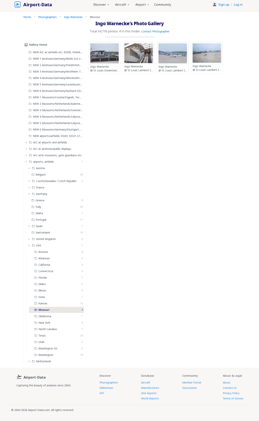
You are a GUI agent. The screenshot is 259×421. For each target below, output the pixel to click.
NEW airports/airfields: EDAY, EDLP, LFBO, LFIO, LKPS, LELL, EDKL (58, 136)
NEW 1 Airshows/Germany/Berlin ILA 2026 (58, 58)
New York (44, 322)
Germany (41, 194)
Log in (238, 4)
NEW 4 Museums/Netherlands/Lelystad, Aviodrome (58, 116)
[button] (227, 4)
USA (38, 245)
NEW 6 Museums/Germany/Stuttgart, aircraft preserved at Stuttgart (58, 129)
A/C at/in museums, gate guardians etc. (57, 155)
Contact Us (230, 388)
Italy (38, 207)
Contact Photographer (155, 31)
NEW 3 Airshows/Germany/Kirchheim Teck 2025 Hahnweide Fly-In (58, 71)
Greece (40, 200)
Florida (42, 277)
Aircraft (145, 382)
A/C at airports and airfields (50, 142)
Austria (40, 168)
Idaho (42, 284)
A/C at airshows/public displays (52, 149)
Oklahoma (44, 316)
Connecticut (45, 271)
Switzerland (43, 232)
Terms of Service (233, 398)
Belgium (41, 174)
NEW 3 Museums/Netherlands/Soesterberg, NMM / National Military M (58, 110)
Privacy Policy (231, 393)
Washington (45, 355)
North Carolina (47, 329)
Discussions (189, 388)
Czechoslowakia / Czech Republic (56, 181)
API (102, 393)
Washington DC (48, 348)
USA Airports (149, 393)
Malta (39, 213)
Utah (41, 342)
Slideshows (106, 388)
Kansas (42, 303)
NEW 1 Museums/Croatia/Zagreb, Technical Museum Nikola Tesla (58, 97)
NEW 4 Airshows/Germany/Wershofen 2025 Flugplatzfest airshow (58, 78)
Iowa (41, 297)
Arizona (43, 252)
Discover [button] (99, 4)
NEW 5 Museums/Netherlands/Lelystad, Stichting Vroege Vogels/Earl (58, 123)
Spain (39, 226)
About (226, 382)
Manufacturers (150, 388)
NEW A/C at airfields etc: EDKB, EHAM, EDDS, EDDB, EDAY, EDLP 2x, (58, 52)
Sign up (223, 4)
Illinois (42, 290)
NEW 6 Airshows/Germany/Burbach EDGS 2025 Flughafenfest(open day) (58, 91)
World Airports (150, 398)
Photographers (47, 17)
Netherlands (43, 361)
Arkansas (44, 258)
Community (162, 4)
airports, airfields (43, 161)
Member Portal (191, 382)
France (40, 187)
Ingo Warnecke (73, 17)
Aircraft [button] (120, 4)
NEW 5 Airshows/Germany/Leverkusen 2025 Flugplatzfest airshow (58, 84)
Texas (42, 335)
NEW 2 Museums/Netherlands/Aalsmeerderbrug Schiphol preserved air (58, 103)
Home (27, 17)
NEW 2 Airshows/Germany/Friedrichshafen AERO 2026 (58, 65)
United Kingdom (46, 239)
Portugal (41, 219)
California (44, 264)
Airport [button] (140, 4)
